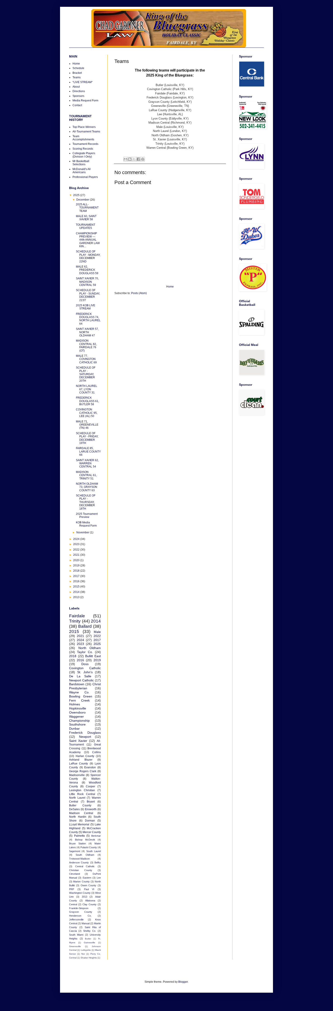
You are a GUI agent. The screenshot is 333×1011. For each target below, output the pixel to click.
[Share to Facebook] (138, 159)
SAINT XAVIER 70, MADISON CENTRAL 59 (87, 282)
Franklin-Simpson (78, 908)
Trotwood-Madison (79, 858)
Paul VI (89, 889)
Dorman (90, 820)
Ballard (85, 626)
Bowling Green (80, 696)
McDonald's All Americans (81, 171)
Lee (99, 877)
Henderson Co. (80, 915)
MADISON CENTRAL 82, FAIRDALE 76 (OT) (86, 345)
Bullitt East (93, 656)
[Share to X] (134, 159)
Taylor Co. (85, 652)
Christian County (80, 870)
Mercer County (92, 832)
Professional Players (85, 177)
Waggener (76, 716)
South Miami (76, 934)
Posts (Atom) (139, 293)
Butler (88, 938)
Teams (76, 77)
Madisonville (77, 775)
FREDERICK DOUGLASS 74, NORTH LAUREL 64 (88, 318)
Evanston (90, 767)
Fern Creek (79, 700)
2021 (76, 554)
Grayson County (80, 911)
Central (73, 904)
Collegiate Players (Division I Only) (83, 155)
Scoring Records (82, 148)
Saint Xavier (78, 741)
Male (97, 632)
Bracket (77, 72)
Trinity (75, 621)
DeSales (74, 809)
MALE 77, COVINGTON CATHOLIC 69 (86, 359)
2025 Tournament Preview (87, 515)
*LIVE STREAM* (82, 82)
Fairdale (77, 615)
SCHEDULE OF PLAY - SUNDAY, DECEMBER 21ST (88, 295)
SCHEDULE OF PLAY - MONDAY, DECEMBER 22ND (88, 256)
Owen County (89, 885)
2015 (76, 586)
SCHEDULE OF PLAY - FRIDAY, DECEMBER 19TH (87, 438)
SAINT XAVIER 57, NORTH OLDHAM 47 (87, 332)
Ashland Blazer (80, 759)
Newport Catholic (81, 680)
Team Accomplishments (83, 138)
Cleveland (74, 873)
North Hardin (77, 816)
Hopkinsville (77, 708)
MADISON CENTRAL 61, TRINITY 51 (86, 475)
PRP (71, 889)
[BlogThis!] (130, 159)
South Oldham (85, 854)
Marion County (81, 881)
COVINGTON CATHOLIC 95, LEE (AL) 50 (86, 413)
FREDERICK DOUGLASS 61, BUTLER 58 (87, 401)
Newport (85, 736)
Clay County (89, 904)
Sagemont (74, 851)
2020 (76, 560)
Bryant (91, 801)
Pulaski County (88, 847)
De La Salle (80, 676)
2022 (76, 549)
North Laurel (77, 797)
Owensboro (77, 712)
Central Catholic (85, 866)
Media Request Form (85, 100)
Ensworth (91, 809)
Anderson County (79, 862)
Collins (96, 752)
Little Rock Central (82, 794)
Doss (85, 664)
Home (170, 286)
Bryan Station (77, 843)
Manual (85, 923)
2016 (76, 581)
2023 (76, 544)
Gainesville (89, 942)
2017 (76, 576)
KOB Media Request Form (86, 524)
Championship (79, 720)
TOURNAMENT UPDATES (85, 226)
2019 (76, 565)
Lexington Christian (82, 790)
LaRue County (78, 763)
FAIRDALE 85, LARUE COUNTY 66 (88, 451)
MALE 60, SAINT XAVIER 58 (86, 218)
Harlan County (85, 756)
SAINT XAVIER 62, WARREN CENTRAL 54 (87, 463)
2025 (76, 195)
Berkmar (96, 835)
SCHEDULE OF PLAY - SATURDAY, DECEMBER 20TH (85, 374)
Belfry (97, 862)
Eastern (87, 877)
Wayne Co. (79, 692)
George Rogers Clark (82, 771)
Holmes (74, 704)
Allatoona (90, 900)
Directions (78, 91)
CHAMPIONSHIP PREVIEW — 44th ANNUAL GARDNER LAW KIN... (88, 240)
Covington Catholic (85, 668)
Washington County (80, 892)
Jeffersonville (76, 919)
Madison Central (81, 813)
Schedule (78, 68)
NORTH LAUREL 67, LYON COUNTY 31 (86, 389)
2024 (76, 539)
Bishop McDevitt (85, 839)
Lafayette (86, 950)
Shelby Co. (89, 931)
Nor (83, 954)
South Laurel (93, 851)
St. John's (85, 672)
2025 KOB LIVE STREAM (85, 307)
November (83, 532)
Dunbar (74, 728)
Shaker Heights (89, 957)
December (83, 199)
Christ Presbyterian (85, 686)
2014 (76, 592)
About (76, 86)
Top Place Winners (84, 127)
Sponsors (78, 96)
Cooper (90, 786)
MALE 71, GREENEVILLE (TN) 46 (87, 425)
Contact (77, 105)
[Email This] (125, 159)
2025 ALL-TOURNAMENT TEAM (87, 208)
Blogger (183, 981)
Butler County (80, 805)
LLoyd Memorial (79, 824)
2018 (76, 570)
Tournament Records (85, 144)
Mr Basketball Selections (80, 163)
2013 (76, 597)
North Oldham (89, 648)
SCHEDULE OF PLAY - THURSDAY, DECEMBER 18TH (85, 502)
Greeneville (75, 946)
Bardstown (76, 684)
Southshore (77, 724)
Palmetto (79, 835)
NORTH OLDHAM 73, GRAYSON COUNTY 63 (87, 487)
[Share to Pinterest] (142, 159)
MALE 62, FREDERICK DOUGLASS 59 (87, 270)
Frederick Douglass (85, 732)
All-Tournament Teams (86, 131)
